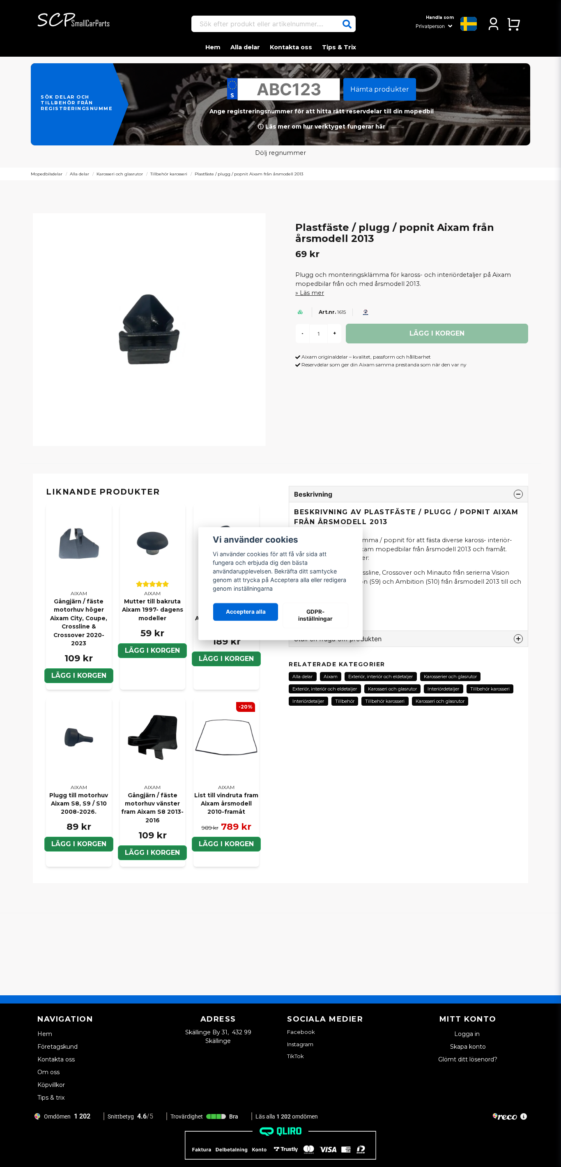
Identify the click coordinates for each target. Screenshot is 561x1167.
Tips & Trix (339, 47)
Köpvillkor (51, 1085)
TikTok (295, 1056)
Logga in (467, 1034)
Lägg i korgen (152, 650)
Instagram (300, 1044)
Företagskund (57, 1046)
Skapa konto (468, 1046)
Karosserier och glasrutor (450, 676)
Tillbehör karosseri (168, 174)
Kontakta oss (291, 47)
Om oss (48, 1072)
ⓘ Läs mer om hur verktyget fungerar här (321, 126)
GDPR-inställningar (315, 615)
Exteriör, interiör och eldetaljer (380, 676)
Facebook (301, 1032)
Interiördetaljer (443, 689)
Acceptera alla (246, 612)
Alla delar (245, 47)
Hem (213, 47)
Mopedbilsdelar (46, 174)
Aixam (331, 676)
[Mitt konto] (493, 24)
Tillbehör (344, 701)
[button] (347, 24)
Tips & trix (50, 1097)
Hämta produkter (379, 89)
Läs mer (312, 293)
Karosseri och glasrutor (120, 174)
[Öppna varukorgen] (514, 24)
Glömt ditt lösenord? (467, 1059)
